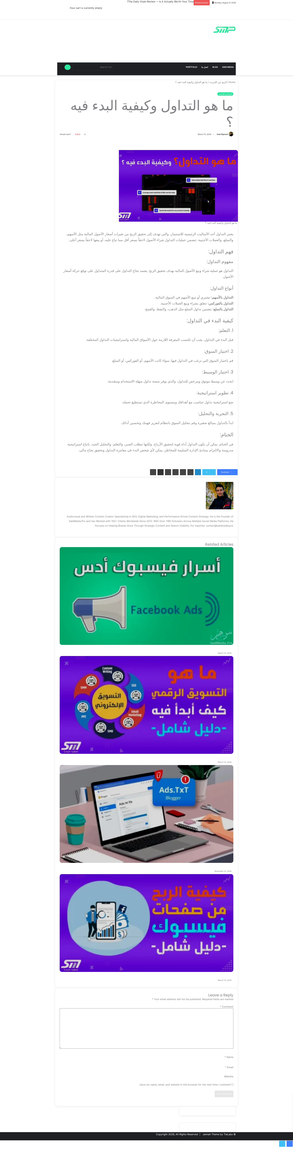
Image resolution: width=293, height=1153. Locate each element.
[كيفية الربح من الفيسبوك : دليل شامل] (146, 923)
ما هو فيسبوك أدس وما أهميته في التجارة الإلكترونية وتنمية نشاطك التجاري (177, 647)
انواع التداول (125, 461)
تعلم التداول (107, 461)
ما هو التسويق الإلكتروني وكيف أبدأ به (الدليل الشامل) (192, 756)
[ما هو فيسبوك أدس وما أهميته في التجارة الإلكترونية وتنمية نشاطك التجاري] (146, 596)
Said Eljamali (222, 134)
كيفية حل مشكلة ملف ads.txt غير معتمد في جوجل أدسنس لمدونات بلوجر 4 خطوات (169, 865)
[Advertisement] (146, 61)
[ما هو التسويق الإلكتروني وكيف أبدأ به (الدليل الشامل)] (146, 705)
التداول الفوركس (210, 461)
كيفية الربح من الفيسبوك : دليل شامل (205, 974)
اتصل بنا (204, 67)
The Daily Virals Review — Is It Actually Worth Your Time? (160, 1)
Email (229, 1067)
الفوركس (141, 461)
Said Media (228, 67)
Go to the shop (93, 13)
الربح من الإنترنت (225, 94)
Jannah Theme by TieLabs (218, 1134)
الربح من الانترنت (161, 461)
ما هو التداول (89, 461)
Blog (215, 67)
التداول (228, 461)
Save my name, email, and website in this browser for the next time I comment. (185, 1084)
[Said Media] (224, 30)
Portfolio (191, 67)
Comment (226, 1006)
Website (228, 1076)
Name (229, 1057)
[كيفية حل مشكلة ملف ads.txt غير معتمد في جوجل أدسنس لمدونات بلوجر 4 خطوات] (146, 814)
